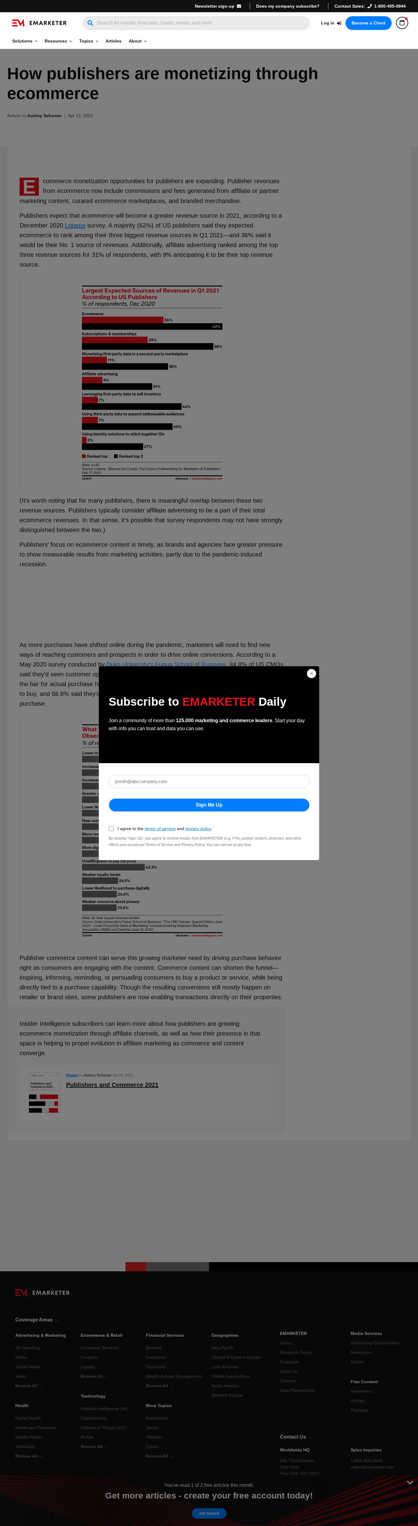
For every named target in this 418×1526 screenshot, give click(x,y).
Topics (86, 41)
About (135, 41)
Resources (56, 41)
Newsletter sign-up (214, 6)
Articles (113, 41)
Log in (327, 22)
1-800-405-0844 (390, 6)
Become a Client (369, 22)
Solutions (22, 41)
